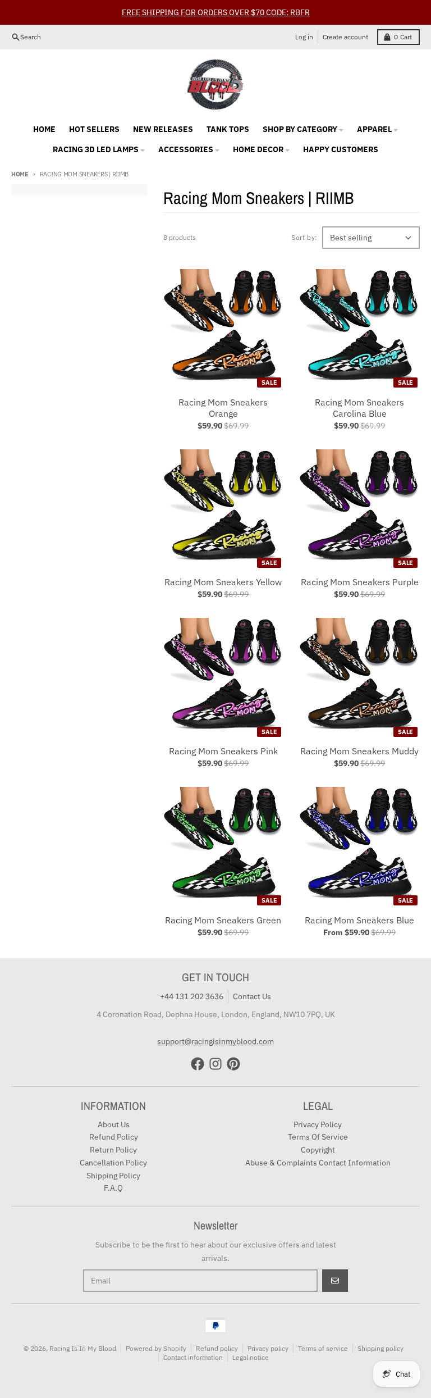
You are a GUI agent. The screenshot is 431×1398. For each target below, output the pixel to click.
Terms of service (323, 1348)
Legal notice (250, 1357)
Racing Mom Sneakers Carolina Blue (359, 408)
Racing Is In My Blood (82, 1348)
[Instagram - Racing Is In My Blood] (215, 1064)
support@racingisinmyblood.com (215, 1041)
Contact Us (252, 996)
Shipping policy (380, 1348)
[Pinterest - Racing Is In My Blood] (233, 1064)
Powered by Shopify (156, 1348)
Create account (345, 37)
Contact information (193, 1357)
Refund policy (217, 1348)
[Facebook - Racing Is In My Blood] (197, 1064)
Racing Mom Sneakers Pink (223, 751)
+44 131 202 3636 (191, 996)
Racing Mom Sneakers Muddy (359, 751)
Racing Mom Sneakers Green (223, 920)
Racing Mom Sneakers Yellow (223, 582)
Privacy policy (267, 1348)
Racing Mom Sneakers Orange (223, 408)
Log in (304, 37)
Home (20, 174)
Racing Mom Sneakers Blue (359, 920)
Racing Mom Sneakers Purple (360, 582)
